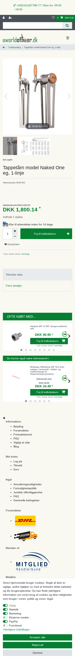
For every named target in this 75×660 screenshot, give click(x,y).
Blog (16, 446)
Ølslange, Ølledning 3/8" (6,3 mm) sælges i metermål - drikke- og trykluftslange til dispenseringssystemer (47, 370)
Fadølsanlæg (14, 47)
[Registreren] (10, 18)
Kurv (16, 469)
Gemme (37, 652)
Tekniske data (14, 274)
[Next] (69, 96)
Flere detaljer (14, 285)
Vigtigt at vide (21, 442)
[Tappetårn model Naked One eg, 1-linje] (12, 146)
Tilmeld (17, 465)
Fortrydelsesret (22, 434)
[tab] (37, 274)
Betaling (18, 426)
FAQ (16, 438)
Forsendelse (21, 430)
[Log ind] (4, 18)
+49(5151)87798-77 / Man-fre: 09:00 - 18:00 (37, 7)
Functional (15, 625)
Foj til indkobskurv (45, 233)
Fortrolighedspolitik (25, 488)
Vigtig (12, 605)
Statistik (13, 609)
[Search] (67, 25)
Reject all (37, 644)
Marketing (15, 613)
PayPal (13, 621)
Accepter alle (37, 637)
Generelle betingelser (26, 500)
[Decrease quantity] (15, 236)
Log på (17, 461)
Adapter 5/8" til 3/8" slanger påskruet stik (48, 327)
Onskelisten (13, 244)
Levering (25, 254)
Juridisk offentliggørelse (27, 492)
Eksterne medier (19, 617)
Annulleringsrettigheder (27, 484)
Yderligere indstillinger (16, 629)
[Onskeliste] (53, 18)
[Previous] (6, 96)
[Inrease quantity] (15, 231)
